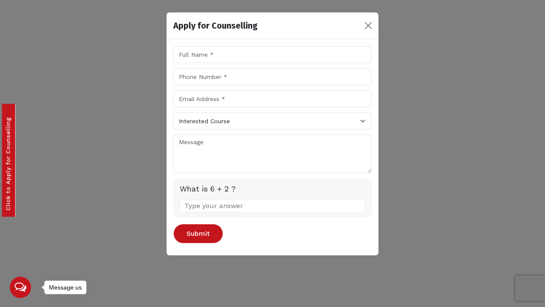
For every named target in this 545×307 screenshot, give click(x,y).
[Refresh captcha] (360, 188)
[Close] (368, 25)
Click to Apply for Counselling (8, 162)
